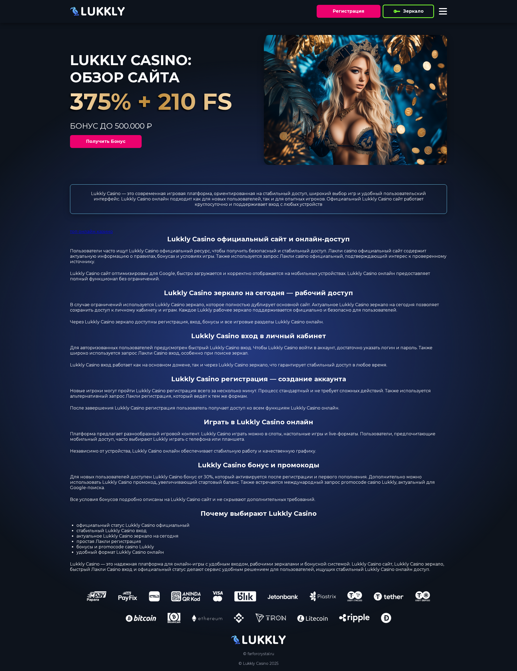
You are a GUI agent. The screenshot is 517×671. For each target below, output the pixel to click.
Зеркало (413, 11)
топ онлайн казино (91, 231)
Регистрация (348, 11)
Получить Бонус (105, 141)
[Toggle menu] (443, 11)
